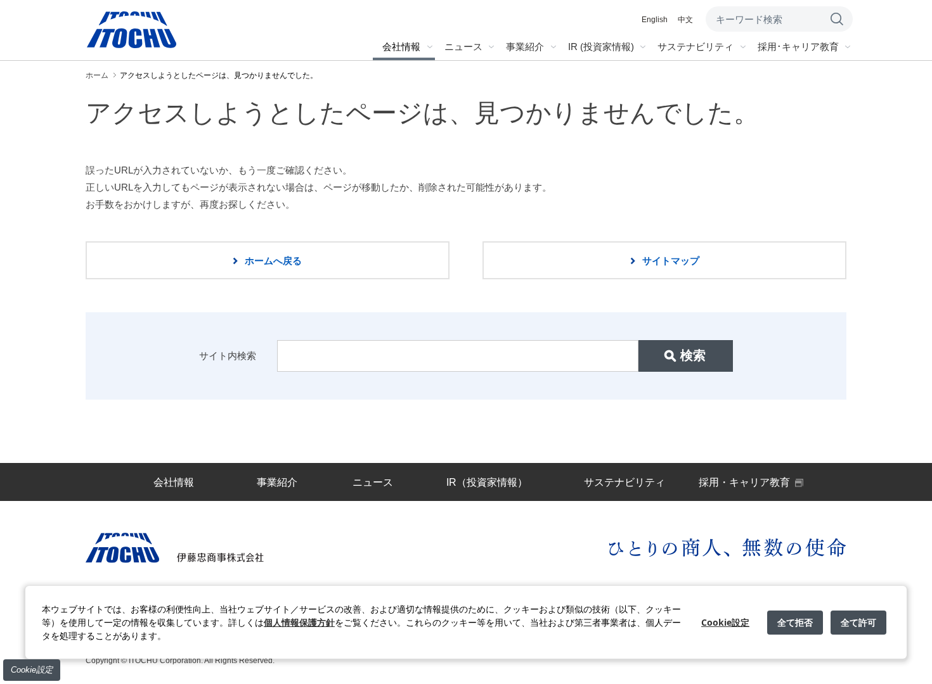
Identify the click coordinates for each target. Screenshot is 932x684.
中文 (685, 19)
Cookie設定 (32, 669)
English (655, 19)
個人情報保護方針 (299, 622)
